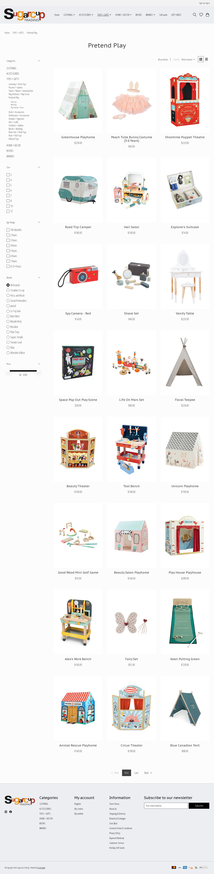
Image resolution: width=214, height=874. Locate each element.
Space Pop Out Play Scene (78, 400)
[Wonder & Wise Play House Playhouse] (184, 535)
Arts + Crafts (13, 122)
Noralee (14, 327)
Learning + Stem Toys (17, 84)
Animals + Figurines (16, 118)
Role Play (14, 104)
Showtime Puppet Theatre (185, 137)
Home (57, 15)
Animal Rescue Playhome (78, 745)
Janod (13, 306)
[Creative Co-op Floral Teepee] (184, 362)
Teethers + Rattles (16, 125)
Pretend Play (14, 97)
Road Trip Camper (78, 227)
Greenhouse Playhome (78, 137)
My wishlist (78, 813)
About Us (113, 808)
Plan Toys (14, 332)
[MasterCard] (174, 867)
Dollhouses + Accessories (19, 115)
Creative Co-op (17, 290)
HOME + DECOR (14, 145)
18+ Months (16, 230)
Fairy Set (131, 659)
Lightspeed (41, 867)
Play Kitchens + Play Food (19, 94)
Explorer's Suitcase (185, 227)
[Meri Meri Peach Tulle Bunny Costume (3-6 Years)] (131, 100)
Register (77, 803)
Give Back (113, 823)
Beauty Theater (78, 486)
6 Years (13, 256)
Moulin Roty (16, 321)
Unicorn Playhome (185, 486)
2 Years (13, 235)
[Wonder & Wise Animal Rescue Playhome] (78, 708)
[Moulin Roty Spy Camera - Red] (78, 276)
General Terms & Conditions (120, 828)
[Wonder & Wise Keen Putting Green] (184, 622)
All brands (15, 285)
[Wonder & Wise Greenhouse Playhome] (78, 100)
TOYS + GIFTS (18, 32)
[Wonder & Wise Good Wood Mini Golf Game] (78, 535)
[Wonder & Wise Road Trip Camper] (78, 190)
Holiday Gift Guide (117, 847)
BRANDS (10, 156)
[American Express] (185, 867)
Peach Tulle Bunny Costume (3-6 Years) (131, 139)
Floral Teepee (185, 400)
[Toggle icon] (194, 15)
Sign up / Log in (204, 3)
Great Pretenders (18, 301)
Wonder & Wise (17, 353)
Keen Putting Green (185, 659)
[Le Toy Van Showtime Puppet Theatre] (184, 100)
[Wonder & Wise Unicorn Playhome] (184, 449)
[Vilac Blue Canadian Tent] (184, 708)
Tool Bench (131, 486)
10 (11, 206)
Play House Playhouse (185, 572)
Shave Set (131, 313)
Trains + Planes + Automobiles (21, 90)
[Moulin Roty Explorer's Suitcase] (184, 190)
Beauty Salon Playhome (131, 572)
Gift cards (163, 15)
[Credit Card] (196, 867)
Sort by (176, 59)
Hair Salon (131, 227)
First (127, 773)
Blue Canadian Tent (185, 745)
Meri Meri (15, 316)
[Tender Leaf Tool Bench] (131, 449)
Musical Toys (14, 138)
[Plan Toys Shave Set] (131, 276)
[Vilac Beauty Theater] (78, 449)
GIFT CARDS (176, 15)
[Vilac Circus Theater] (131, 708)
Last (136, 773)
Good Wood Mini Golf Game (78, 572)
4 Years (13, 245)
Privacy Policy (114, 833)
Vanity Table (185, 313)
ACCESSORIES (13, 73)
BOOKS (139, 15)
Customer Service (116, 843)
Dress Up (13, 101)
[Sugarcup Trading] (24, 14)
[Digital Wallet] (203, 867)
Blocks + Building (15, 128)
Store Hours (114, 803)
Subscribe (199, 805)
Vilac (12, 347)
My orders (78, 808)
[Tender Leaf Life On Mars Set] (131, 362)
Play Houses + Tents (17, 107)
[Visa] (179, 867)
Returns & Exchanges (117, 818)
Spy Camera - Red (78, 313)
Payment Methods (116, 838)
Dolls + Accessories (16, 112)
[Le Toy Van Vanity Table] (184, 276)
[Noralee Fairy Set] (131, 622)
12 (11, 211)
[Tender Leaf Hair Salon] (131, 190)
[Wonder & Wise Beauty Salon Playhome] (131, 535)
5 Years (13, 251)
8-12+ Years (15, 266)
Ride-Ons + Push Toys (17, 132)
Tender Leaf (16, 342)
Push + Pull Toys (15, 135)
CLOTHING (11, 68)
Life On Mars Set (131, 400)
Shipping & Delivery (117, 813)
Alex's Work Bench (78, 659)
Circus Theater (131, 745)
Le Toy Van (15, 311)
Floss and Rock (17, 295)
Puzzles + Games (15, 87)
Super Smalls (16, 337)
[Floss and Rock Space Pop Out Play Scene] (78, 362)
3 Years (13, 240)
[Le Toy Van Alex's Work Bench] (78, 622)
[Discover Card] (190, 867)
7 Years (13, 261)
